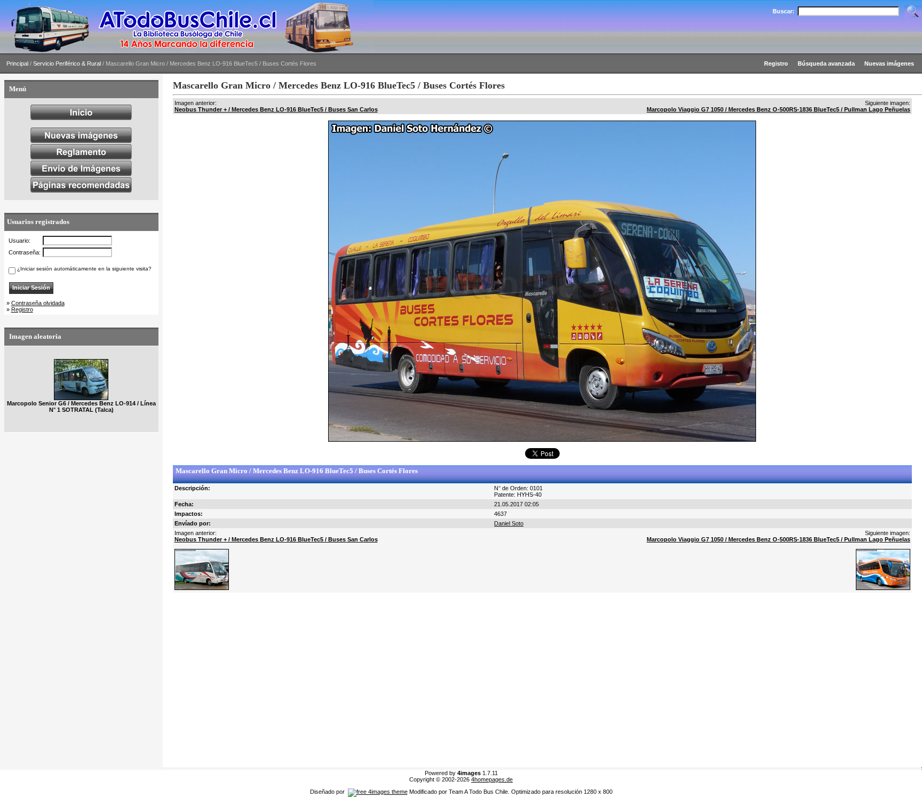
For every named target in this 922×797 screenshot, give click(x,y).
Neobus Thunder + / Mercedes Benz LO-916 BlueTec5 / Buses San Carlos (276, 109)
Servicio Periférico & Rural (67, 63)
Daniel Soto (508, 523)
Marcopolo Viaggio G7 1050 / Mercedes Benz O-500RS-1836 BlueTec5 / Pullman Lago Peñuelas (778, 109)
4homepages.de (492, 779)
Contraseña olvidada (38, 303)
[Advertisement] (493, 680)
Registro (22, 309)
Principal (17, 63)
